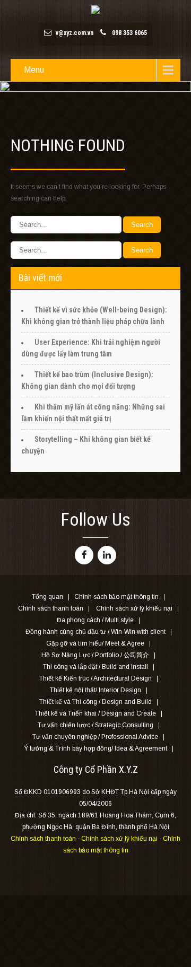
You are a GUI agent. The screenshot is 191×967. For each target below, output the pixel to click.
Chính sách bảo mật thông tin (116, 597)
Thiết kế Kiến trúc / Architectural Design (95, 679)
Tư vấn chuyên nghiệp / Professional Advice (95, 737)
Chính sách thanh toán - (46, 838)
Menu (34, 69)
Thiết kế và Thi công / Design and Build (95, 702)
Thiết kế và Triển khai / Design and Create (95, 714)
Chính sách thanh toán (50, 609)
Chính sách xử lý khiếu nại (134, 609)
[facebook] (84, 555)
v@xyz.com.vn (74, 33)
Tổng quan (47, 597)
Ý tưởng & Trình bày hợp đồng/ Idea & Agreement (95, 749)
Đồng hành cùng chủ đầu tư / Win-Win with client (95, 632)
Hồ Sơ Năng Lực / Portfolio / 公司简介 (95, 655)
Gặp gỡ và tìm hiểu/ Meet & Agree (95, 644)
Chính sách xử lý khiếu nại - (122, 838)
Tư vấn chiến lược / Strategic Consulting (95, 725)
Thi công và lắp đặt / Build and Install (95, 667)
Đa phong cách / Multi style (95, 620)
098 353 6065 (129, 33)
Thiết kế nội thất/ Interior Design (95, 690)
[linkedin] (107, 555)
